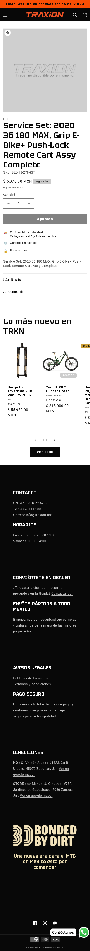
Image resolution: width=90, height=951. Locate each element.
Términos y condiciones (32, 684)
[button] (5, 15)
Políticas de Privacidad (31, 678)
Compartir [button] (15, 291)
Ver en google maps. (36, 796)
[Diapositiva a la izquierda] (35, 440)
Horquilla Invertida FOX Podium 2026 (20, 391)
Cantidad (9, 194)
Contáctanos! (62, 594)
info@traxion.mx (39, 515)
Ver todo (45, 452)
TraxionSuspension (54, 947)
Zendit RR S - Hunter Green (58, 389)
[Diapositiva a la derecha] (54, 440)
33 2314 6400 (30, 509)
